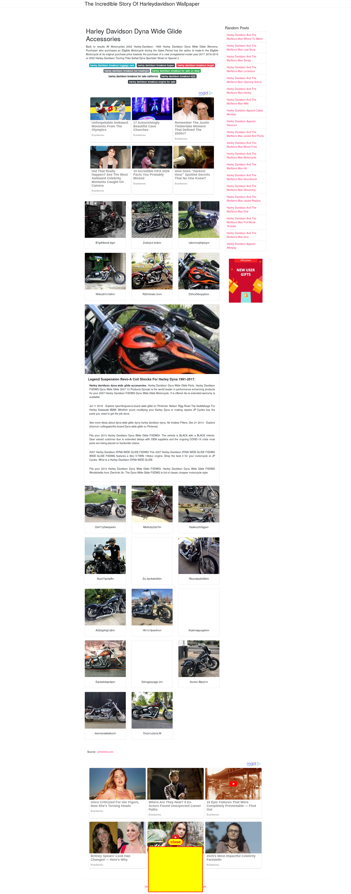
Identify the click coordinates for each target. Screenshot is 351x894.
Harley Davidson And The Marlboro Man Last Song (241, 47)
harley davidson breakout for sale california (133, 76)
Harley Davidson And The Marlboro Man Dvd (241, 209)
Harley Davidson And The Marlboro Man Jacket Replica (244, 198)
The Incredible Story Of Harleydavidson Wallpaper (142, 3)
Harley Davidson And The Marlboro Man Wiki (241, 101)
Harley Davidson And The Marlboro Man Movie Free (242, 144)
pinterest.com (105, 751)
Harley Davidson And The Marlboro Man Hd (241, 166)
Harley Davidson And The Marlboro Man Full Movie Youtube (241, 222)
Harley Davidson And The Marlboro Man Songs (241, 58)
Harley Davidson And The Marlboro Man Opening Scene (244, 80)
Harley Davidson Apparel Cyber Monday (245, 112)
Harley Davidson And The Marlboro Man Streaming (241, 188)
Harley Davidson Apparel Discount (241, 123)
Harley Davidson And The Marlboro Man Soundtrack (242, 177)
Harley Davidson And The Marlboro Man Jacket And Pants (245, 134)
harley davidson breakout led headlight (127, 70)
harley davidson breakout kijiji (178, 76)
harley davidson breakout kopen (156, 65)
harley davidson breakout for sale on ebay (176, 70)
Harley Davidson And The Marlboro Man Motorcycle (241, 155)
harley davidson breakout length (196, 65)
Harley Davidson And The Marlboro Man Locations (241, 69)
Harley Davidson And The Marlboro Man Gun (241, 235)
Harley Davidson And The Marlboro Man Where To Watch (245, 36)
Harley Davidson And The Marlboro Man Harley (241, 90)
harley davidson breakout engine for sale (152, 81)
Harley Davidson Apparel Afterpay (241, 245)
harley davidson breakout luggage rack (112, 65)
